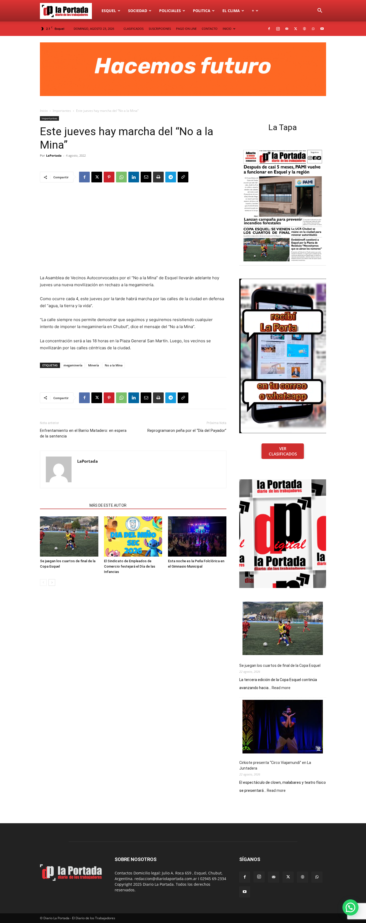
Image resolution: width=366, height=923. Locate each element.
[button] (319, 11)
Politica (201, 10)
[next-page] (51, 582)
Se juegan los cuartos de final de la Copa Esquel (279, 665)
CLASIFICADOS (134, 29)
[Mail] (287, 28)
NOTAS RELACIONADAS (63, 505)
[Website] (304, 28)
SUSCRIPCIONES (160, 29)
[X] (296, 28)
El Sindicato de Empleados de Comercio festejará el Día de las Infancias (129, 566)
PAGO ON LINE (186, 29)
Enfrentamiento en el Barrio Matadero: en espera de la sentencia (83, 433)
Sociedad (137, 10)
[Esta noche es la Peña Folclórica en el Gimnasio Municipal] (197, 536)
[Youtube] (322, 28)
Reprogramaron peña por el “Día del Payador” (186, 430)
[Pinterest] (109, 177)
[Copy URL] (183, 177)
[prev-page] (43, 582)
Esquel (109, 10)
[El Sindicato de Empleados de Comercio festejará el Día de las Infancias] (133, 536)
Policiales (170, 10)
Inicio (44, 110)
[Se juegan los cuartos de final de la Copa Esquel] (69, 536)
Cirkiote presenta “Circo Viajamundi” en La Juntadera (275, 765)
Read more (281, 688)
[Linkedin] (133, 177)
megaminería (73, 365)
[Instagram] (278, 28)
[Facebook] (269, 28)
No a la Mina (113, 365)
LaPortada (54, 155)
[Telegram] (170, 177)
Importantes (62, 110)
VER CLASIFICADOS (283, 451)
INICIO (227, 29)
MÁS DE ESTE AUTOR (107, 505)
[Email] (146, 177)
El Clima (231, 10)
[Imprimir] (158, 177)
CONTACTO (210, 29)
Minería (93, 365)
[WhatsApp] (313, 28)
